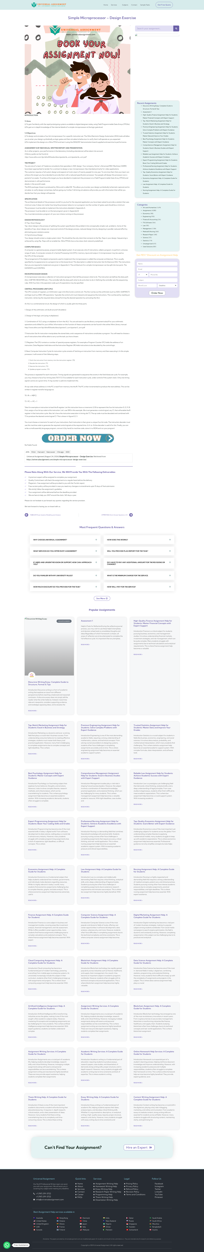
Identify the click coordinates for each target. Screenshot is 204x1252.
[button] (163, 5)
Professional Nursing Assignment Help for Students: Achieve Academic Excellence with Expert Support (101, 823)
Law (144, 225)
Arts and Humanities (149, 207)
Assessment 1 (147, 112)
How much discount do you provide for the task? (56, 587)
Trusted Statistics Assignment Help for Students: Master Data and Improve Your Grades (152, 727)
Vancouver (50, 452)
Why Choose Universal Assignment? (50, 540)
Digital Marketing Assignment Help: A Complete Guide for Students (151, 916)
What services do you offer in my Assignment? (55, 551)
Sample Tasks (145, 5)
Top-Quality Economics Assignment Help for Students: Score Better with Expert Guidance (154, 822)
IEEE (68, 452)
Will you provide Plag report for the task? (127, 551)
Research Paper (148, 234)
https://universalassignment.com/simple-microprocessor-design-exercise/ (56, 459)
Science (145, 237)
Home (106, 5)
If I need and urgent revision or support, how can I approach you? (62, 563)
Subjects (125, 5)
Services (114, 5)
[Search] (176, 28)
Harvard (41, 452)
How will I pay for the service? (121, 587)
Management (147, 228)
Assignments (147, 210)
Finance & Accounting (150, 219)
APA (27, 452)
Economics (146, 213)
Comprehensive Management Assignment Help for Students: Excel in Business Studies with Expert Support (160, 148)
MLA (33, 452)
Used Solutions (148, 246)
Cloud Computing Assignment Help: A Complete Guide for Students (45, 961)
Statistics (146, 240)
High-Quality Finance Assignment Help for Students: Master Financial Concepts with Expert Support (153, 623)
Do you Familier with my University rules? (53, 575)
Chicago (60, 452)
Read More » (32, 711)
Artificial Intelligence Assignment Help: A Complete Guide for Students (46, 1007)
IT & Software (147, 222)
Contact (134, 5)
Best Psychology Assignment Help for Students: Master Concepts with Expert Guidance (46, 775)
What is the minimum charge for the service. (127, 575)
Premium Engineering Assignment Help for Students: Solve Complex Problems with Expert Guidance (100, 727)
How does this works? (117, 540)
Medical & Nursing (149, 231)
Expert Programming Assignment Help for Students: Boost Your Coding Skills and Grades (49, 822)
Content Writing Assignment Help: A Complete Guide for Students (150, 1098)
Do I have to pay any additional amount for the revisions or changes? (136, 563)
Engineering (147, 216)
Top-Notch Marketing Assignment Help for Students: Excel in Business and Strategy (47, 726)
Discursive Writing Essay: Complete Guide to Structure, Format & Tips (48, 683)
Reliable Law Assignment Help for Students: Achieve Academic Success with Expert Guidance (153, 775)
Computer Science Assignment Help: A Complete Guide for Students (98, 916)
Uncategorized (148, 244)
